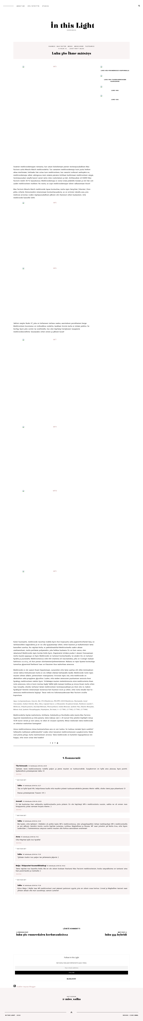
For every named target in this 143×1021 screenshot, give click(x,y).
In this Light (71, 25)
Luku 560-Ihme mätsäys (71, 53)
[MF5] (54, 235)
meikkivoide (79, 46)
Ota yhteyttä (33, 6)
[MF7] (54, 381)
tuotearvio (89, 46)
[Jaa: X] (53, 743)
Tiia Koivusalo (22, 766)
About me (21, 6)
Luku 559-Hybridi (116, 934)
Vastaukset (21, 780)
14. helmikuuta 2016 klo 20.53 (32, 801)
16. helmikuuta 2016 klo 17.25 (32, 854)
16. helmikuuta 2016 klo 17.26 (32, 885)
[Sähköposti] (57, 743)
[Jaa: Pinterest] (56, 743)
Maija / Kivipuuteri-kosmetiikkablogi (31, 866)
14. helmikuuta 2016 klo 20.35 (37, 766)
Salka (82, 49)
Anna (18, 837)
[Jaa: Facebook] (51, 743)
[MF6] (54, 292)
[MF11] (54, 458)
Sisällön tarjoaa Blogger (26, 987)
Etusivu (45, 6)
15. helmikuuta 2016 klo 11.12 (30, 837)
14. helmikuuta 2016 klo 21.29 (32, 821)
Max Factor (61, 46)
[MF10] (54, 530)
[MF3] (54, 113)
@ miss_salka (71, 999)
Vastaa (18, 774)
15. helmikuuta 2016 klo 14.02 (56, 866)
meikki (70, 46)
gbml (136, 1015)
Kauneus (52, 46)
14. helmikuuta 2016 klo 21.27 (32, 786)
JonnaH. (19, 801)
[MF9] (54, 602)
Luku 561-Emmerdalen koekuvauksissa (42, 934)
